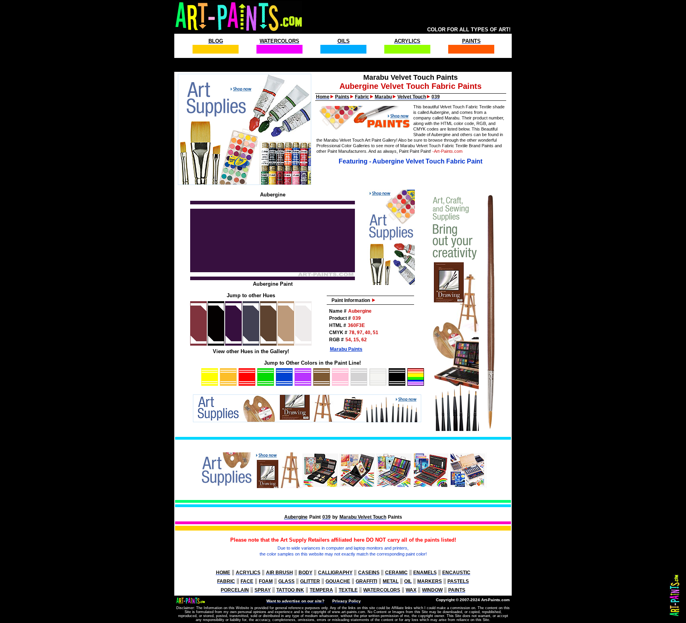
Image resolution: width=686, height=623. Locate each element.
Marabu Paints (346, 349)
